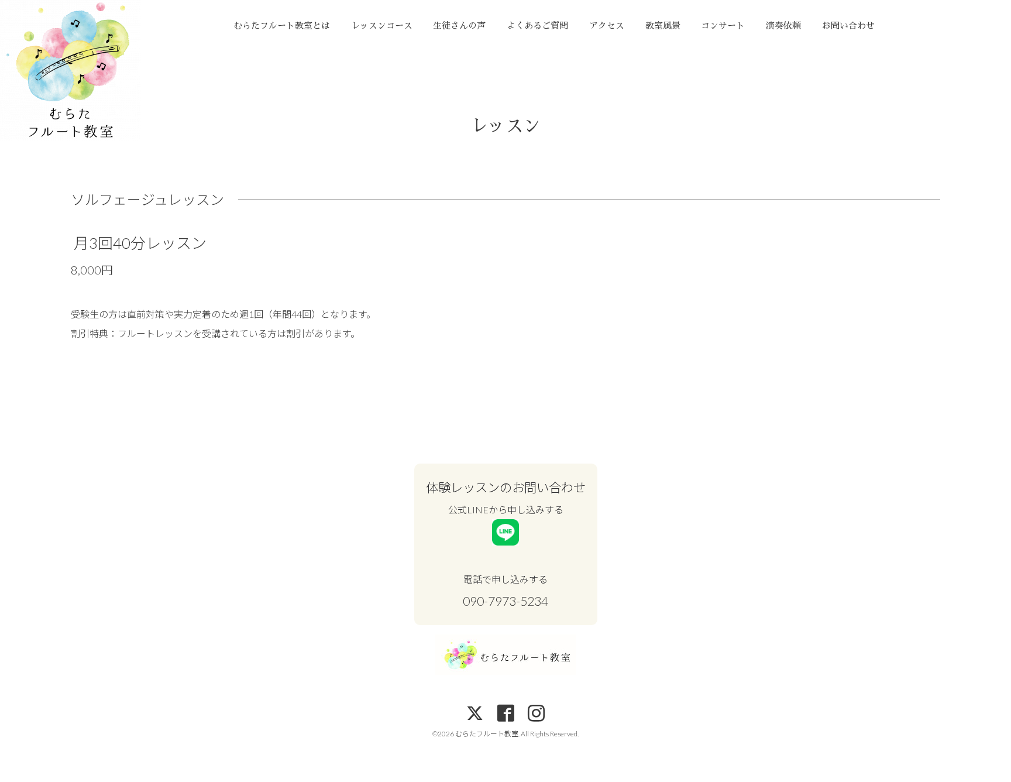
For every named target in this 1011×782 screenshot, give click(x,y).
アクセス (606, 25)
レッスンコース (381, 25)
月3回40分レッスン (140, 243)
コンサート (723, 25)
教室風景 (662, 25)
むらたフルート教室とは (281, 25)
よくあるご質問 (537, 25)
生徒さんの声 (459, 25)
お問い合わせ (848, 25)
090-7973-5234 (505, 601)
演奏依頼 (783, 25)
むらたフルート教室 (486, 733)
